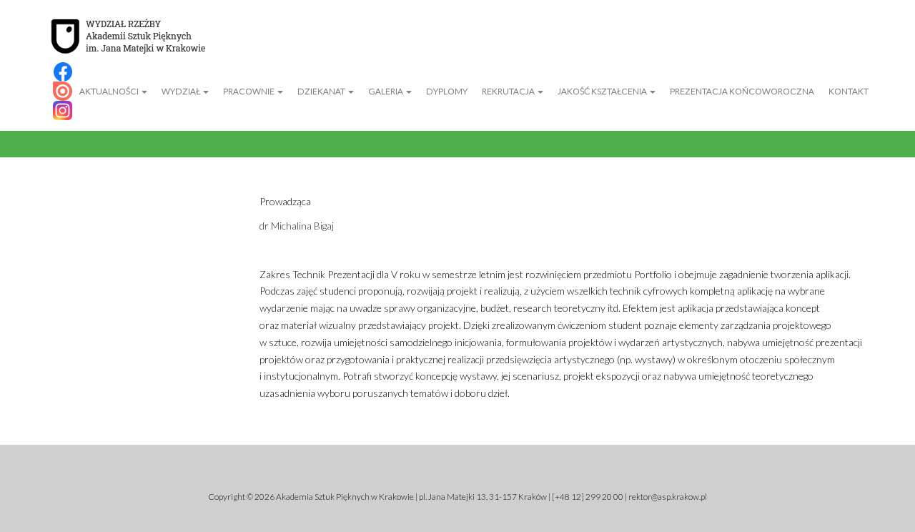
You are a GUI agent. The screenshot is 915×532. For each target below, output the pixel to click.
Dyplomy (447, 91)
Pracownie (249, 91)
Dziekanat (322, 91)
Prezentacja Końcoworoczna (742, 91)
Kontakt (849, 91)
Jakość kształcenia (603, 91)
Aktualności (109, 91)
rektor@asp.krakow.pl (667, 496)
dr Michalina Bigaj (296, 226)
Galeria (386, 91)
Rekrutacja (509, 91)
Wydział (182, 91)
